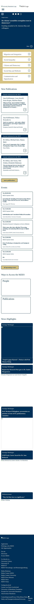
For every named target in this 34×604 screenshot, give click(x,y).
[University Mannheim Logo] (9, 6)
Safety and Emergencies (8, 599)
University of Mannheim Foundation (11, 589)
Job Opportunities (6, 548)
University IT (5, 563)
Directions (4, 553)
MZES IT (4, 565)
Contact (3, 597)
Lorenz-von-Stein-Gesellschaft (10, 587)
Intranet (17, 599)
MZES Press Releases (7, 577)
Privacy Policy (16, 597)
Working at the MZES (7, 546)
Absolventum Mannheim (8, 593)
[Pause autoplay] (2, 14)
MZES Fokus (5, 581)
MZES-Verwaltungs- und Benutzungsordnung (14, 567)
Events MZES (5, 556)
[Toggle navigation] (3, 9)
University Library (6, 561)
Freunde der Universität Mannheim (11, 591)
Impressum (9, 597)
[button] (17, 54)
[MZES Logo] (24, 6)
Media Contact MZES (7, 573)
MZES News (5, 579)
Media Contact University (8, 575)
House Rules (24, 597)
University (22, 599)
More (28, 46)
